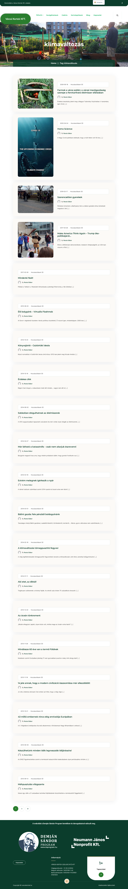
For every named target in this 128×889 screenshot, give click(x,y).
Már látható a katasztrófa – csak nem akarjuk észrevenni (47, 446)
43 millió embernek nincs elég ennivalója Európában (45, 716)
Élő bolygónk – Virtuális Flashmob (35, 311)
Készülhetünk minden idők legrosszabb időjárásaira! (45, 750)
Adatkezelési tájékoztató (106, 885)
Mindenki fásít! (25, 278)
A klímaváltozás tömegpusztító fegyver (38, 548)
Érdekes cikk (24, 379)
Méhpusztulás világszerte (31, 784)
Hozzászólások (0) (77, 84)
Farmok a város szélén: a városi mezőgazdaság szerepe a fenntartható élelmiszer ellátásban (81, 91)
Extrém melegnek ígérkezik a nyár (36, 480)
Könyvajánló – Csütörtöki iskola (34, 345)
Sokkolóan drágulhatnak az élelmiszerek (39, 413)
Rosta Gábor (68, 97)
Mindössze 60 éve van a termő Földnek (38, 649)
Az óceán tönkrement (29, 615)
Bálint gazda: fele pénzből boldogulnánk (39, 514)
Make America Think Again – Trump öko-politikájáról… (78, 234)
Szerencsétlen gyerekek (69, 197)
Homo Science (64, 129)
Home (53, 63)
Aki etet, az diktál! (27, 581)
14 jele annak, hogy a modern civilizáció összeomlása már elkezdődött (54, 683)
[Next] (27, 808)
